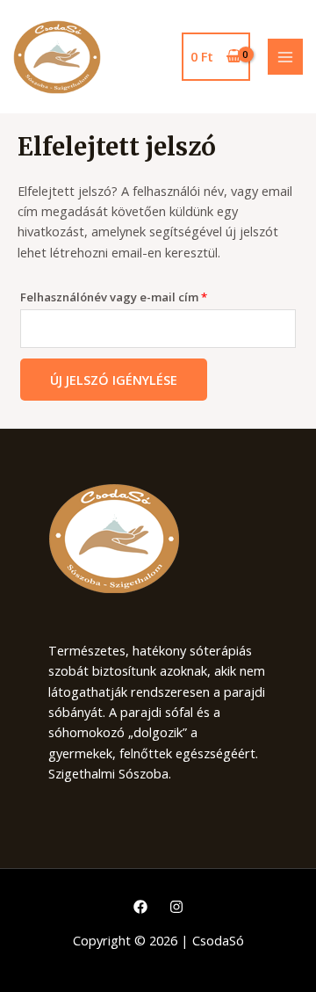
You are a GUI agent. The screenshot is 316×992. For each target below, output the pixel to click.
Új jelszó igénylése (113, 379)
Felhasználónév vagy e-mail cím (137, 295)
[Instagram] (176, 907)
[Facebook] (140, 907)
